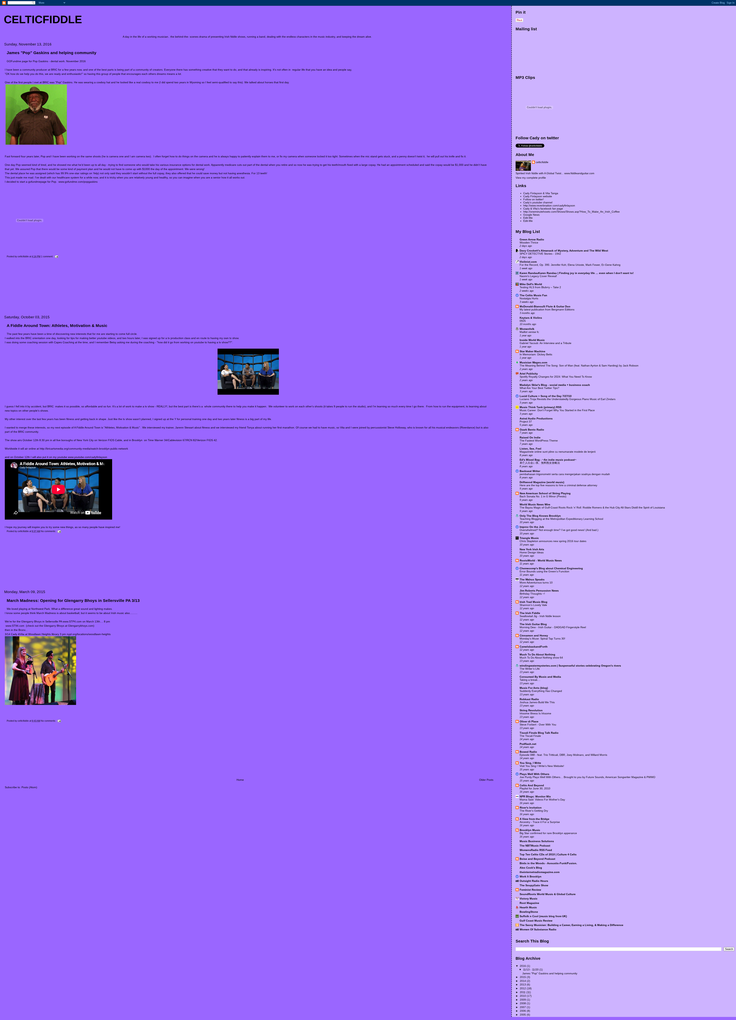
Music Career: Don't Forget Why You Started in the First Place (557, 410)
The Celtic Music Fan (533, 295)
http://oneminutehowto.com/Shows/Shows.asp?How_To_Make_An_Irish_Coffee (571, 211)
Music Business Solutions (537, 841)
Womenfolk (527, 328)
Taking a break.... (530, 679)
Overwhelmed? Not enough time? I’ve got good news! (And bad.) (559, 530)
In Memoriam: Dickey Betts (536, 354)
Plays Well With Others (534, 774)
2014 (523, 980)
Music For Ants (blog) (534, 687)
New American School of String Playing (545, 493)
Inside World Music (532, 340)
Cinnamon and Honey (534, 635)
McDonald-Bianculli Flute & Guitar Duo (545, 306)
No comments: (48, 531)
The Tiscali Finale (530, 735)
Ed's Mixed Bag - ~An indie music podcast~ (548, 459)
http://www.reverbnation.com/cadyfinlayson (549, 205)
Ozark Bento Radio (532, 429)
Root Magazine (529, 902)
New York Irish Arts (532, 549)
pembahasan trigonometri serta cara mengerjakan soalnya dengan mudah (565, 474)
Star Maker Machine (532, 351)
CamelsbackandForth (534, 646)
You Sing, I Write (530, 762)
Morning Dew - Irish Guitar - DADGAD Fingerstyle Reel (553, 627)
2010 (523, 995)
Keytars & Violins (531, 317)
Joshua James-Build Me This (537, 702)
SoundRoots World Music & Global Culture (548, 894)
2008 (523, 1003)
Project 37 (526, 421)
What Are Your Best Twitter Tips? (539, 388)
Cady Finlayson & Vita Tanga (540, 193)
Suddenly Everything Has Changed (541, 691)
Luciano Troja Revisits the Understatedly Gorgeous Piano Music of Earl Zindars (567, 399)
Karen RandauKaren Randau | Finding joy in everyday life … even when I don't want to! (577, 273)
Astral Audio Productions (536, 418)
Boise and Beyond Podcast (537, 858)
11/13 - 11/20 (531, 969)
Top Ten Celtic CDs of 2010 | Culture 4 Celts (548, 854)
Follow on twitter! (533, 199)
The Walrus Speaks (532, 579)
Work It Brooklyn (530, 876)
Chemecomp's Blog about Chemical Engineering (551, 568)
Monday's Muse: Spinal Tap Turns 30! (542, 638)
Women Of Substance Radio (538, 929)
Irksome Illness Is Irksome (535, 713)
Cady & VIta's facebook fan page (543, 208)
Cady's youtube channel (537, 202)
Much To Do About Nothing (537, 654)
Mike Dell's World (531, 284)
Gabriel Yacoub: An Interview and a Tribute (545, 343)
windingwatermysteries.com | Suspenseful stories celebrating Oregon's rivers (570, 665)
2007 (523, 1007)
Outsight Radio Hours (534, 880)
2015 (523, 977)
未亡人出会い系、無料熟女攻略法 (540, 462)
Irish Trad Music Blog (533, 601)
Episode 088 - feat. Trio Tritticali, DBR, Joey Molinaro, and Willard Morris (563, 754)
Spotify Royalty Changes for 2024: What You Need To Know (556, 376)
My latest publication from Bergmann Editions (547, 309)
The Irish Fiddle (530, 613)
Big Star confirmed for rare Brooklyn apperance (548, 833)
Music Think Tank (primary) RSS (540, 407)
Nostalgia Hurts (529, 298)
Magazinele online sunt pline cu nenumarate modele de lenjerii (558, 451)
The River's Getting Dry (534, 810)
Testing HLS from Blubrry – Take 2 (540, 287)
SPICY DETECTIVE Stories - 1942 (540, 253)
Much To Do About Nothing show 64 (541, 657)
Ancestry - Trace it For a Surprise (540, 822)
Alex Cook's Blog (531, 867)
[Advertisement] (29, 286)
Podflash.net (528, 743)
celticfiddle (542, 162)
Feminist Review (530, 889)
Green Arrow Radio (532, 239)
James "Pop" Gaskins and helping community (51, 52)
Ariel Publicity (529, 373)
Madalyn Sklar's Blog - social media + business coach (555, 384)
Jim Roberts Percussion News (539, 590)
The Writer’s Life (530, 668)
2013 (523, 984)
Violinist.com (528, 261)
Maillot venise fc (529, 332)
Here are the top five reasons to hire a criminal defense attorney (558, 485)
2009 (523, 999)
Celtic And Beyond (532, 785)
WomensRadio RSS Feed (536, 850)
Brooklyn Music (530, 830)
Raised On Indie (530, 437)
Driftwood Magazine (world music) (542, 482)
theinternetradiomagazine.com (539, 872)
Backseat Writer (530, 471)
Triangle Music (529, 538)
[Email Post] (56, 256)
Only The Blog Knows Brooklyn (540, 515)
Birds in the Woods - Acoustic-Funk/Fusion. (548, 863)
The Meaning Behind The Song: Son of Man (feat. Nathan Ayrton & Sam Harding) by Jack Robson (579, 365)
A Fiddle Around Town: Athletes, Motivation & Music (57, 325)
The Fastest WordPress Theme (539, 440)
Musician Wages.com (533, 362)
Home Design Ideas (532, 552)
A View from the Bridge (534, 818)
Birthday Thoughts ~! (532, 593)
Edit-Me (528, 217)
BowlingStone (529, 911)
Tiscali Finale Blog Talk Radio (539, 732)
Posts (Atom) (29, 787)
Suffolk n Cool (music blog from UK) (543, 916)
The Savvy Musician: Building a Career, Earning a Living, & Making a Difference (571, 925)
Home (240, 779)
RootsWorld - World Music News (541, 560)
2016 (523, 965)
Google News (531, 214)
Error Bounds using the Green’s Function (544, 571)
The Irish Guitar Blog (533, 624)
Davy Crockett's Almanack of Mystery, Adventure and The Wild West (564, 250)
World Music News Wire (535, 504)
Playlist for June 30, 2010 (535, 788)
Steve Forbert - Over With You (538, 724)
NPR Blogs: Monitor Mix (535, 796)
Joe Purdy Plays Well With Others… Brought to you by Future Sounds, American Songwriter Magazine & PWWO (587, 777)
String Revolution (531, 710)
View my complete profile (531, 177)
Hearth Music (528, 907)
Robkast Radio (529, 699)
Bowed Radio (528, 751)
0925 (523, 320)
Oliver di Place (529, 721)
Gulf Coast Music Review (536, 920)
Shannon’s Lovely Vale (533, 605)
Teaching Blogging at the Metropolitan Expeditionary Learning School (561, 518)
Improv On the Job (532, 526)
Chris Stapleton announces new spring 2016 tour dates (553, 541)
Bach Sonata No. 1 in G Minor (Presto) (543, 496)
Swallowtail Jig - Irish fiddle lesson (540, 616)
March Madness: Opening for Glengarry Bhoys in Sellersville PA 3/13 (73, 600)
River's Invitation (531, 807)
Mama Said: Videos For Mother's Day (542, 799)
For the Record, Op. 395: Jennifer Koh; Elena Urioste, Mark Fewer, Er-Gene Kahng (570, 264)
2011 (523, 992)
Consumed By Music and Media (540, 676)
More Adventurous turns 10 (536, 582)
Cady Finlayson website (537, 196)
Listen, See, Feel (530, 448)
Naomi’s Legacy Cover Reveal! (538, 276)
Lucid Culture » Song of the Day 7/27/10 (546, 396)
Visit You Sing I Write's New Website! (542, 766)
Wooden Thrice (529, 242)
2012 (523, 988)
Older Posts (486, 779)
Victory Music (528, 898)
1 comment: (47, 256)
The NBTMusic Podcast (535, 845)
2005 (523, 1014)
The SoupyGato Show (534, 885)
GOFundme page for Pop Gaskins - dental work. (36, 61)
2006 (523, 1010)
